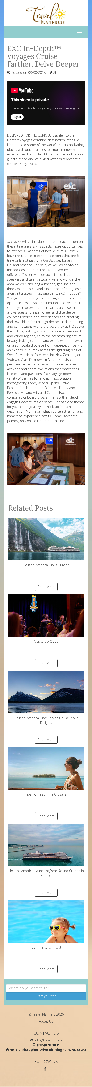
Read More (46, 586)
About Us (46, 1021)
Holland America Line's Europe (46, 565)
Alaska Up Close (46, 641)
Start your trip (46, 996)
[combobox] (46, 988)
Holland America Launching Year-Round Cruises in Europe (46, 873)
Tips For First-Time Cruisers (46, 794)
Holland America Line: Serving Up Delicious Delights (46, 720)
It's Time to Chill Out (46, 947)
